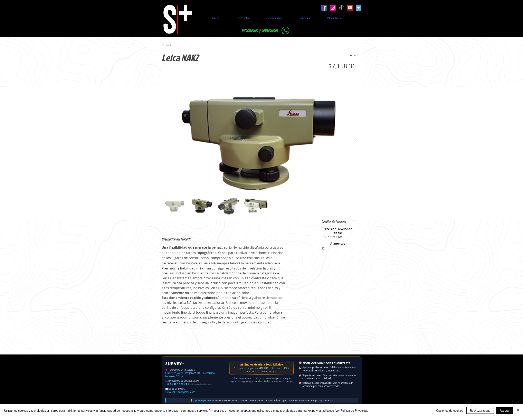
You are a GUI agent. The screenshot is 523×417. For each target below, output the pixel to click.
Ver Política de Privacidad (351, 410)
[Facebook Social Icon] (324, 8)
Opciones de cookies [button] (449, 410)
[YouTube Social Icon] (350, 8)
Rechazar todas (480, 410)
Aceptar (505, 410)
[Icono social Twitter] (358, 8)
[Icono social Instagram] (333, 8)
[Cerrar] (518, 410)
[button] (242, 18)
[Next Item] (354, 139)
